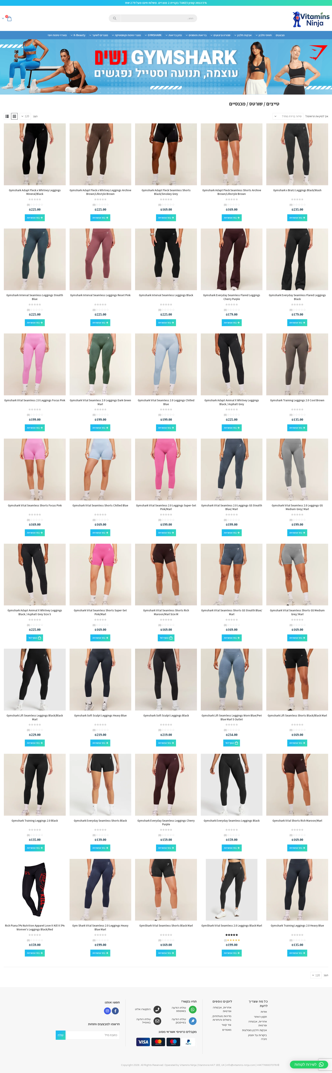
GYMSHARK (155, 35)
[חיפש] (115, 18)
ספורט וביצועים (221, 35)
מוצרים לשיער (100, 35)
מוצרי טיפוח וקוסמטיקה (128, 35)
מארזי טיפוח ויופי (57, 35)
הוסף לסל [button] (164, 637)
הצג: (35, 116)
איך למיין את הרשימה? (316, 116)
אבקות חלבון (244, 35)
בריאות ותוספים (198, 35)
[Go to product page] (297, 154)
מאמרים (226, 1029)
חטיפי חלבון (265, 35)
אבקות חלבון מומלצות (254, 1030)
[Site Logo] (311, 18)
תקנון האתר (260, 1016)
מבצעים (280, 35)
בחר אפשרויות (295, 217)
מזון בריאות (175, 35)
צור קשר (226, 1024)
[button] (14, 116)
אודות (264, 1011)
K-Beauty (79, 35)
